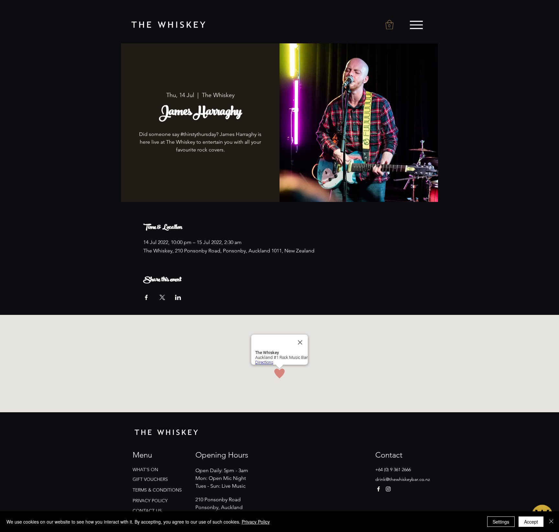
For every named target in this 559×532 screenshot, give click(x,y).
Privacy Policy (256, 521)
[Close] (551, 521)
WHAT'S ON (145, 469)
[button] (389, 24)
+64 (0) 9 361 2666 (393, 469)
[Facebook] (378, 489)
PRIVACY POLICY (150, 501)
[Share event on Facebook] (146, 297)
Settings (501, 521)
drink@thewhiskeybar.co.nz (402, 479)
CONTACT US (147, 511)
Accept (531, 521)
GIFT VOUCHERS (150, 479)
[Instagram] (388, 489)
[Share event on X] (162, 297)
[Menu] (416, 25)
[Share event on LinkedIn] (178, 297)
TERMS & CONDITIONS (157, 490)
